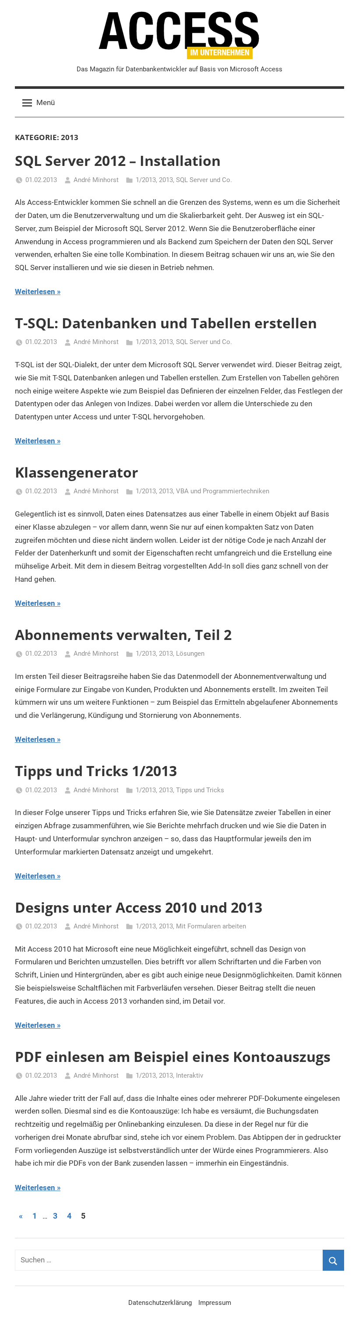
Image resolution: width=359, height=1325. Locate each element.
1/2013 (146, 180)
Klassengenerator (76, 472)
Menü (45, 102)
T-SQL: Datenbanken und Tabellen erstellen (166, 322)
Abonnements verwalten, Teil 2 (123, 634)
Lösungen (190, 653)
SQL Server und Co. (204, 180)
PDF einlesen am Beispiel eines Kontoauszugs (173, 1056)
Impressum (214, 1303)
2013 (166, 180)
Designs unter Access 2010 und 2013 (138, 907)
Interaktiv (189, 1075)
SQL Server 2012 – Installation (118, 160)
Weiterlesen (35, 291)
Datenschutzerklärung (160, 1303)
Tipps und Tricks (200, 790)
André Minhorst (96, 180)
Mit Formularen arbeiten (211, 926)
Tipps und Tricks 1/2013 (96, 770)
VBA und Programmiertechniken (222, 491)
